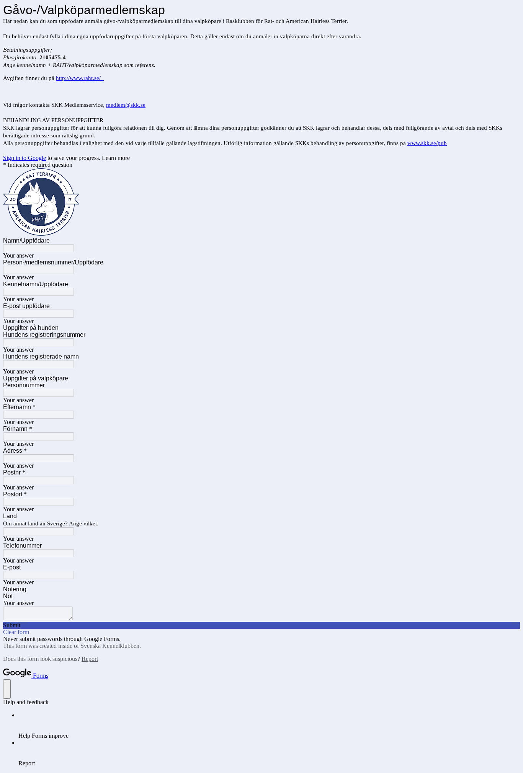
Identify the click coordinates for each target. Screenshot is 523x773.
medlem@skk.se (125, 105)
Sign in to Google (24, 158)
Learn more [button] (116, 158)
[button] (261, 625)
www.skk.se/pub (427, 143)
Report (90, 659)
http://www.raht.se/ (80, 78)
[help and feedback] (7, 689)
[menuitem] (269, 725)
